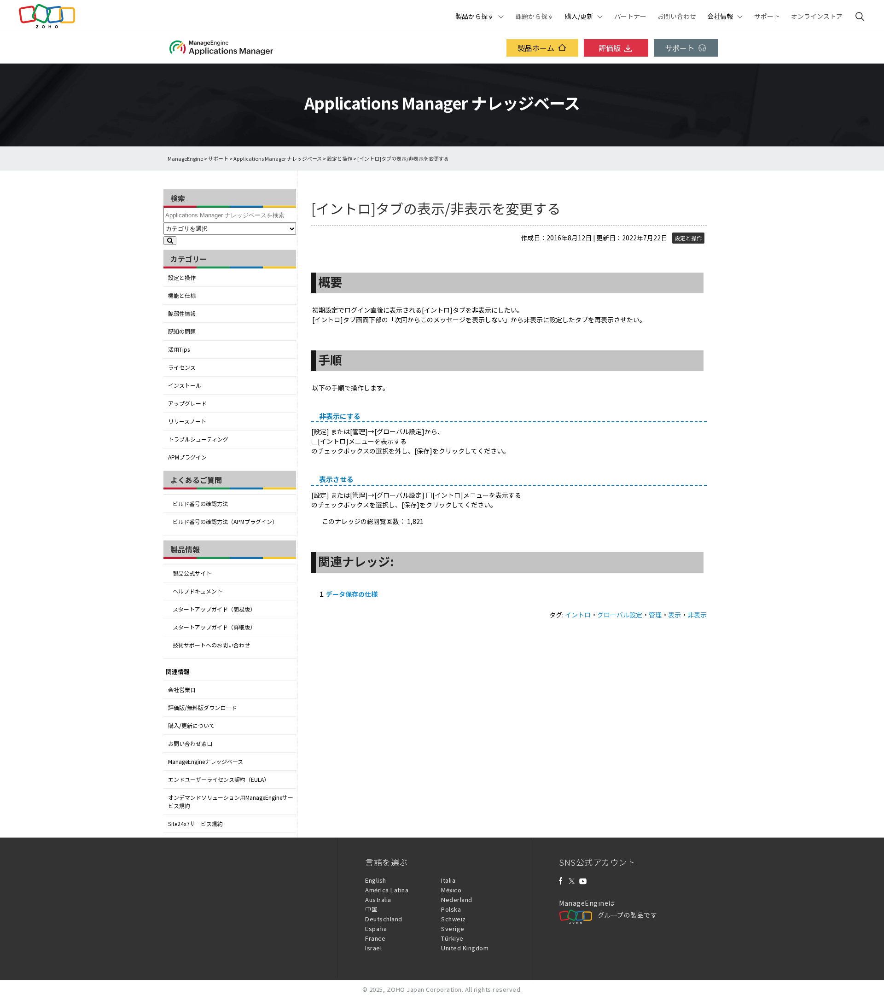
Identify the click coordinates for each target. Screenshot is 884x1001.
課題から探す (534, 16)
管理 (655, 614)
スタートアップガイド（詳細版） (214, 627)
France (375, 938)
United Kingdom (465, 947)
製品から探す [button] (474, 16)
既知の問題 (182, 331)
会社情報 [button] (720, 16)
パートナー (630, 16)
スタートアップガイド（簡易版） (214, 609)
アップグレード (187, 403)
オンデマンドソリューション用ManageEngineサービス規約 (230, 801)
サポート (767, 16)
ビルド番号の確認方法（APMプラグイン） (225, 522)
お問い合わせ (676, 16)
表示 (674, 614)
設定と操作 (339, 159)
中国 (371, 909)
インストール (184, 385)
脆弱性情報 (182, 313)
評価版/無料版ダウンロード (202, 708)
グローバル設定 (619, 614)
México (451, 889)
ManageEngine (185, 159)
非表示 (697, 614)
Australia (378, 899)
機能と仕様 (182, 295)
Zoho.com (47, 16)
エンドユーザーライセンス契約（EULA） (218, 779)
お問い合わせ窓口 (190, 743)
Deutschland (383, 918)
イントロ (578, 614)
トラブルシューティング (198, 439)
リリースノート (187, 421)
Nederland (456, 899)
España (376, 928)
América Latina (386, 889)
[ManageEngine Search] (860, 16)
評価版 (610, 47)
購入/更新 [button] (579, 16)
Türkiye (452, 938)
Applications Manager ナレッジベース (277, 159)
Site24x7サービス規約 (195, 824)
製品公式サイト (192, 573)
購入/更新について (191, 726)
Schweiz (453, 918)
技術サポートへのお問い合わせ (211, 645)
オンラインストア (817, 16)
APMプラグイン (187, 457)
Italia (448, 880)
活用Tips (179, 349)
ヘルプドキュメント (197, 591)
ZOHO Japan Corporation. (425, 989)
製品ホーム (536, 47)
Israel (373, 947)
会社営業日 (182, 690)
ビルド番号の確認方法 (200, 504)
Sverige (453, 928)
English (375, 880)
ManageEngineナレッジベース (205, 761)
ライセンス (182, 367)
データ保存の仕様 (352, 594)
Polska (451, 909)
